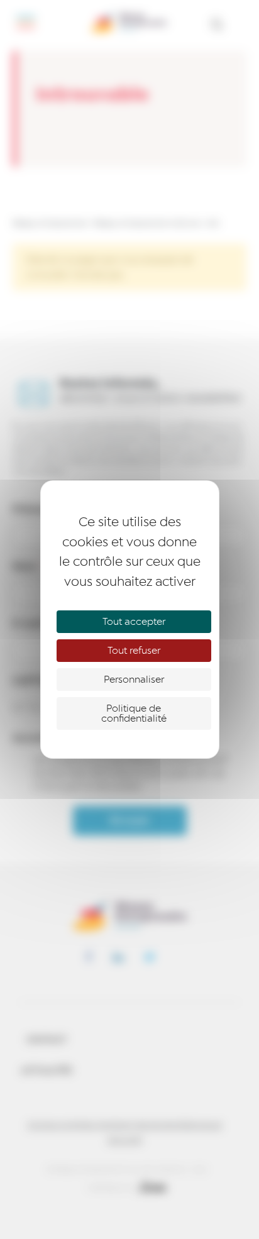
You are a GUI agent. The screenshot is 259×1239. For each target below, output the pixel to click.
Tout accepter (133, 621)
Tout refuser (133, 650)
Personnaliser (134, 679)
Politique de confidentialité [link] (134, 713)
